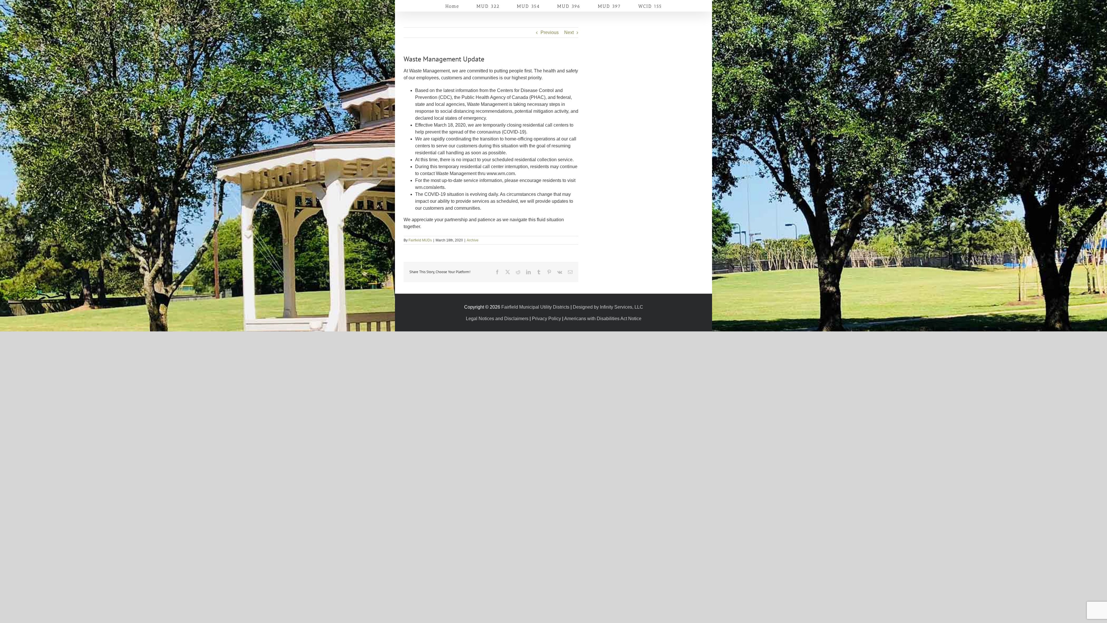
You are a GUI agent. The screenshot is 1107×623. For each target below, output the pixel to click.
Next (569, 32)
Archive (473, 240)
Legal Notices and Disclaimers (497, 318)
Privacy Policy (546, 318)
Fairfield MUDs (420, 240)
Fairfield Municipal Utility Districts (535, 307)
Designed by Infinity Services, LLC (608, 307)
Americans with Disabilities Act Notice (602, 318)
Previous (550, 32)
